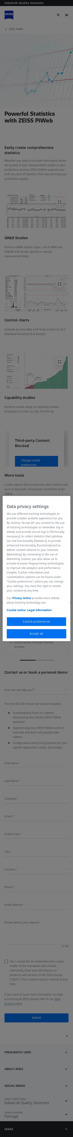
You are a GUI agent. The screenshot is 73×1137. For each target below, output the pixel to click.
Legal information (39, 610)
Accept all (36, 633)
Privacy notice (21, 598)
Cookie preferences (36, 621)
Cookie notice (16, 610)
